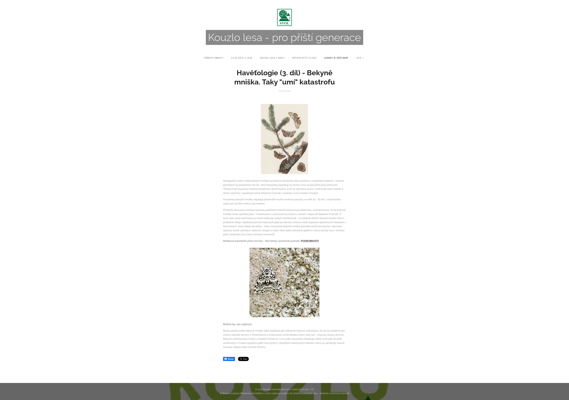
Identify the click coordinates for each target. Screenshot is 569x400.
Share (231, 359)
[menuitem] (215, 58)
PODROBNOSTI (310, 240)
